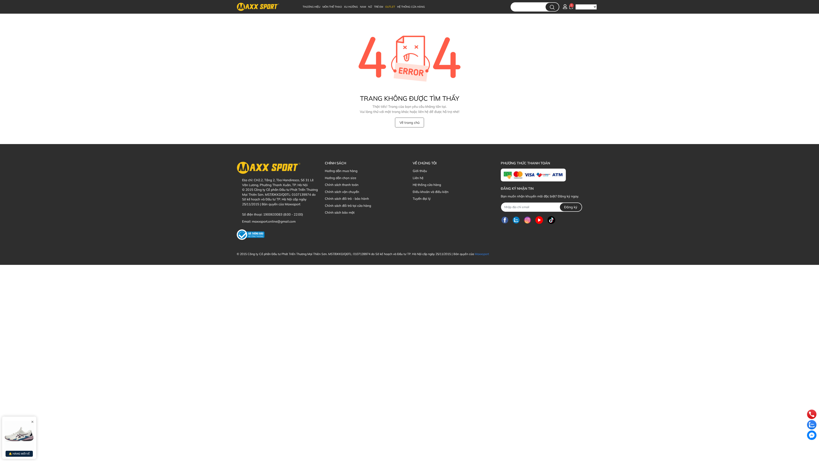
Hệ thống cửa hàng (427, 185)
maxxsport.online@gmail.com (274, 221)
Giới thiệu (420, 171)
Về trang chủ (409, 122)
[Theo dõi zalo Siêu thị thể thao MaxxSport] (516, 220)
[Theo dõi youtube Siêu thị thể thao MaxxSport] (539, 220)
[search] (552, 7)
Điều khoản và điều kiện (431, 192)
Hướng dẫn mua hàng (341, 171)
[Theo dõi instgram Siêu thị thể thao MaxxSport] (527, 220)
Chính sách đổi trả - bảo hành (347, 199)
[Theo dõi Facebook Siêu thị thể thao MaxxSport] (505, 220)
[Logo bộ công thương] (250, 234)
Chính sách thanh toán (342, 185)
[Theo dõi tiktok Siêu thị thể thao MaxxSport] (551, 220)
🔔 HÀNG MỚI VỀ (19, 453)
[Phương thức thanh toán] (533, 175)
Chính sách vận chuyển (342, 192)
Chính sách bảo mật (339, 212)
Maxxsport (482, 254)
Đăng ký (570, 207)
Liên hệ (418, 178)
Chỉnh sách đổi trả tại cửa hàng (348, 206)
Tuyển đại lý (422, 199)
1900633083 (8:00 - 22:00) (283, 214)
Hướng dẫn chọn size (340, 178)
